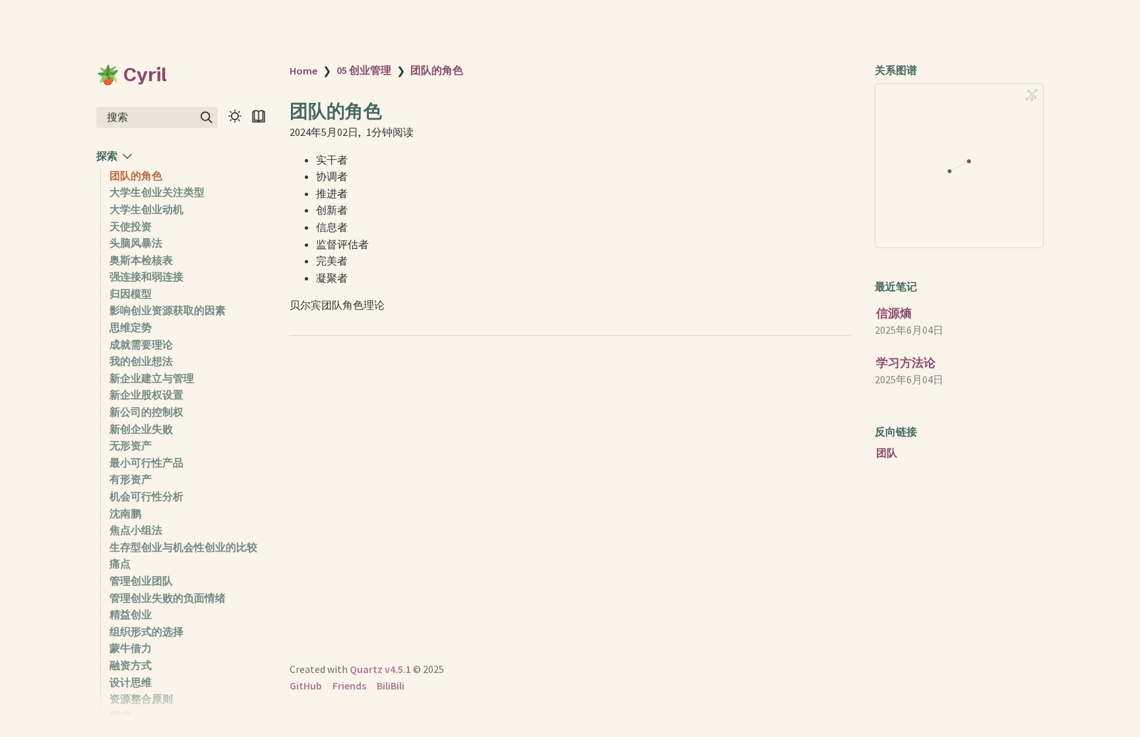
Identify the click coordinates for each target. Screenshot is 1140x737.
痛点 (120, 563)
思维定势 (131, 327)
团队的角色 (136, 175)
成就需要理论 (141, 344)
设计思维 (131, 682)
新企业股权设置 (146, 394)
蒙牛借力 (131, 648)
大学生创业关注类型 (157, 192)
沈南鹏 (125, 513)
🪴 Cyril (131, 74)
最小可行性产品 (146, 462)
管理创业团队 (141, 580)
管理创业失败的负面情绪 (168, 597)
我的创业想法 (141, 361)
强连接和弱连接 (146, 276)
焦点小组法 (136, 529)
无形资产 (131, 445)
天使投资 (131, 226)
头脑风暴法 (136, 242)
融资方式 (131, 665)
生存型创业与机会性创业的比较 (183, 547)
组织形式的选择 (146, 631)
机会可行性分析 (146, 496)
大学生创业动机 (146, 209)
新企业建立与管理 (152, 378)
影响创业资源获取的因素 (168, 310)
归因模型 (131, 293)
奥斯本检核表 (141, 260)
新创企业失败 (141, 428)
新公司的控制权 (146, 411)
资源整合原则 (141, 698)
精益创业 (131, 614)
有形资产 (131, 479)
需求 (120, 715)
